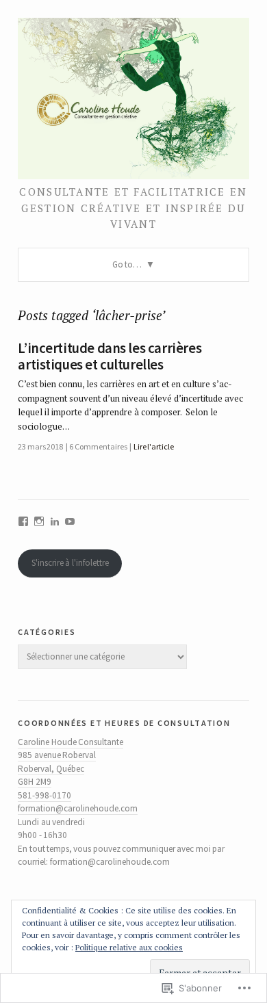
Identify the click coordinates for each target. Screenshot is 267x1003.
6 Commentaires (98, 446)
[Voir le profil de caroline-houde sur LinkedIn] (54, 521)
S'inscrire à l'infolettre (70, 563)
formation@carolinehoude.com (78, 808)
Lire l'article (154, 446)
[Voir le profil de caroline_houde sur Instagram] (39, 521)
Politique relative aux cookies (129, 947)
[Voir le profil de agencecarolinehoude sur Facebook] (23, 521)
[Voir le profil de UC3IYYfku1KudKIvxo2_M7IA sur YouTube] (69, 521)
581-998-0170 (44, 795)
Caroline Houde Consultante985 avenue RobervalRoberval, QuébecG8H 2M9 (70, 761)
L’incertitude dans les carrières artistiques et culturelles (109, 356)
